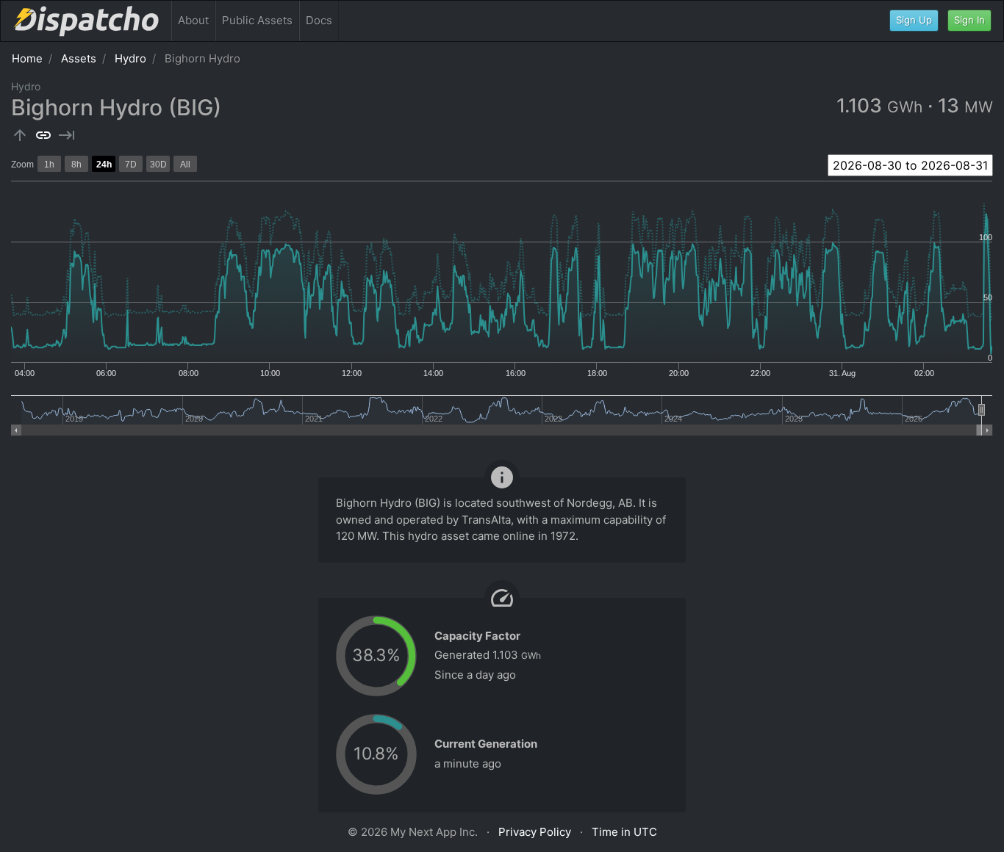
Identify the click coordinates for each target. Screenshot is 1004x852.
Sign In (969, 20)
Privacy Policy (534, 832)
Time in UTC (624, 832)
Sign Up (914, 20)
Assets (78, 58)
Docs (319, 20)
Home (27, 58)
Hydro (130, 58)
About (193, 20)
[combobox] (910, 165)
